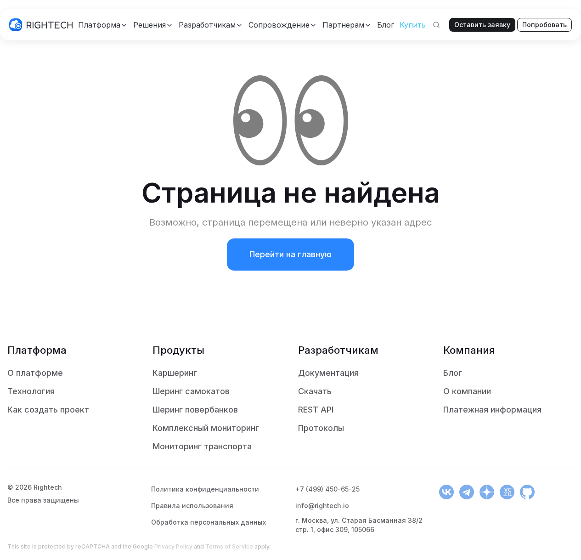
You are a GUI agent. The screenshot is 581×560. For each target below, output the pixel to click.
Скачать (315, 391)
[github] (527, 492)
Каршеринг (174, 373)
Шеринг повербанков (195, 409)
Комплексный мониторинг (205, 428)
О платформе (35, 373)
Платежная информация (492, 409)
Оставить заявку (482, 24)
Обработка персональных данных (208, 522)
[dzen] (486, 492)
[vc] (507, 492)
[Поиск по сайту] (436, 25)
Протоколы (321, 428)
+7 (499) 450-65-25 (327, 489)
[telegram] (466, 492)
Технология (31, 391)
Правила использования (192, 505)
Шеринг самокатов (191, 391)
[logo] (41, 24)
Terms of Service (229, 546)
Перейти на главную (290, 254)
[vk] (446, 492)
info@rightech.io (322, 505)
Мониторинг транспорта (202, 446)
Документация (328, 373)
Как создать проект (48, 409)
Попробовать (544, 24)
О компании (467, 391)
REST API (315, 409)
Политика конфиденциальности (205, 489)
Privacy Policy (173, 546)
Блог (452, 373)
